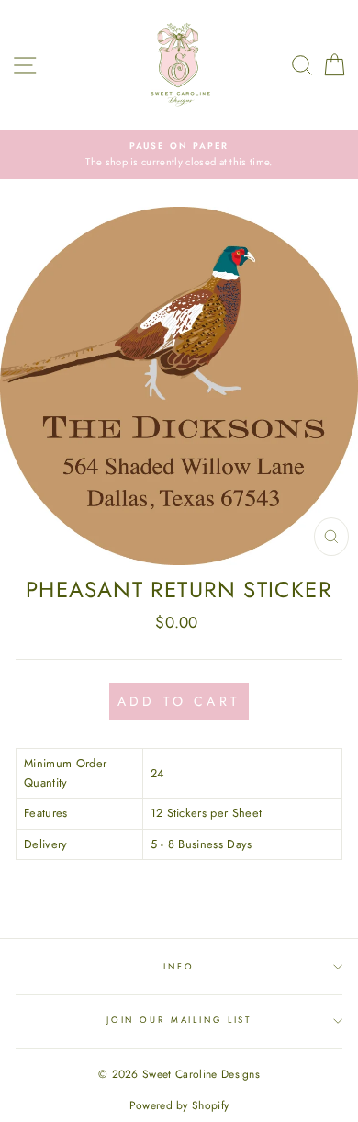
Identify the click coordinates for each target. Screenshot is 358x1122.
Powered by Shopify (179, 1105)
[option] (179, 155)
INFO (178, 966)
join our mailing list (179, 1020)
